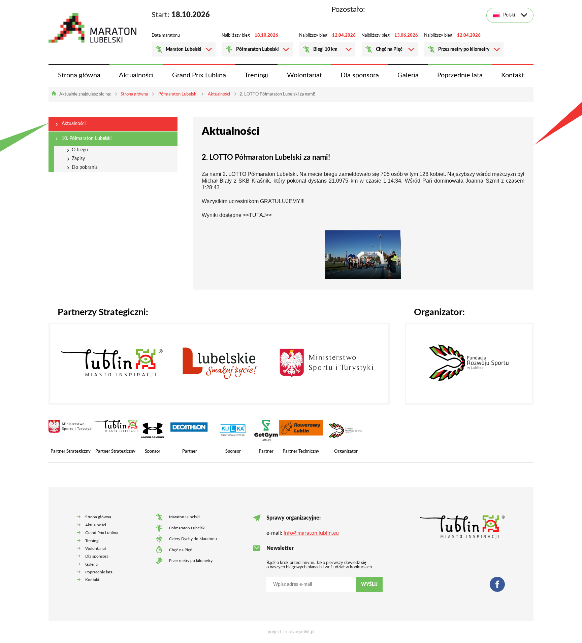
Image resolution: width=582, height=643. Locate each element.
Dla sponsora (360, 75)
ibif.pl (309, 632)
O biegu (80, 150)
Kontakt (512, 75)
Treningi (256, 75)
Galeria (408, 75)
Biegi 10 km (325, 49)
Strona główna (79, 75)
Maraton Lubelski (183, 49)
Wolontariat (304, 75)
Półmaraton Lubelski (257, 49)
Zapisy (78, 158)
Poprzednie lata (460, 75)
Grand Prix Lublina (199, 75)
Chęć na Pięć (389, 49)
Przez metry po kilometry (463, 49)
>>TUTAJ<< (257, 215)
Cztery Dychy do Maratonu (193, 539)
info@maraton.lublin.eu (311, 533)
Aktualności (136, 75)
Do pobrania (85, 167)
